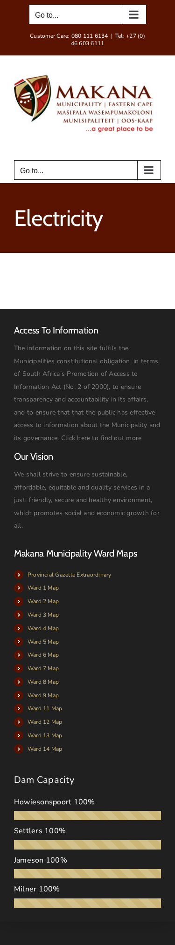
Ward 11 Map (45, 708)
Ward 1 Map (43, 587)
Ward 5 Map (43, 642)
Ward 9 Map (43, 695)
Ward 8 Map (43, 682)
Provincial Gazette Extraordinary (70, 574)
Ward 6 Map (43, 655)
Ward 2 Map (43, 601)
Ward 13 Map (45, 735)
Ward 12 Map (45, 722)
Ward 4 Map (43, 628)
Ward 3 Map (43, 615)
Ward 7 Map (43, 668)
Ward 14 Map (45, 749)
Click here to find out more (101, 438)
